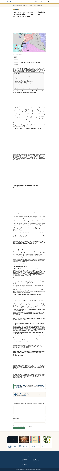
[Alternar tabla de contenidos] (43, 73)
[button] (48, 1)
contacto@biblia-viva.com (46, 457)
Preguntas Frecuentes (18, 79)
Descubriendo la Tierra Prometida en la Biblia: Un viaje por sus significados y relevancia (26, 74)
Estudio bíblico (16, 9)
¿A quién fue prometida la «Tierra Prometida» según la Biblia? (23, 83)
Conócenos (24, 395)
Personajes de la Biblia (25, 456)
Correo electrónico (16, 418)
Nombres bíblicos (24, 459)
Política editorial (35, 459)
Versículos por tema (25, 463)
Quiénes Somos (37, 1)
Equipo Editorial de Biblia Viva (18, 31)
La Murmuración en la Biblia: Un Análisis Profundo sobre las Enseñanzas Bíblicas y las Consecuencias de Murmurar (30, 57)
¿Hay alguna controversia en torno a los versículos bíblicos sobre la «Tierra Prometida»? (27, 88)
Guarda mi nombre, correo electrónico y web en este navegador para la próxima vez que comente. (26, 426)
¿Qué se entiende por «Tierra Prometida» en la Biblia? (22, 80)
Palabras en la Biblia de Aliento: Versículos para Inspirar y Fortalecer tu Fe (31, 62)
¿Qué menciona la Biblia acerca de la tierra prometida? (22, 76)
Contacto (42, 1)
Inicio (28, 1)
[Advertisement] (29, 24)
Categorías (31, 1)
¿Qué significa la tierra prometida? (19, 78)
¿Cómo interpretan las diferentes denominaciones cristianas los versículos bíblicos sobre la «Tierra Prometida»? (30, 87)
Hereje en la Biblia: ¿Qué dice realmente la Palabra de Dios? (31, 64)
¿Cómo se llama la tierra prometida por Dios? (21, 75)
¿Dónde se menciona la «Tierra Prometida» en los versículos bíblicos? (24, 81)
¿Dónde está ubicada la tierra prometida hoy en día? (22, 77)
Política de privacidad (36, 460)
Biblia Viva (10, 1)
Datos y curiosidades (25, 460)
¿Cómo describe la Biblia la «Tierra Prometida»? (22, 82)
